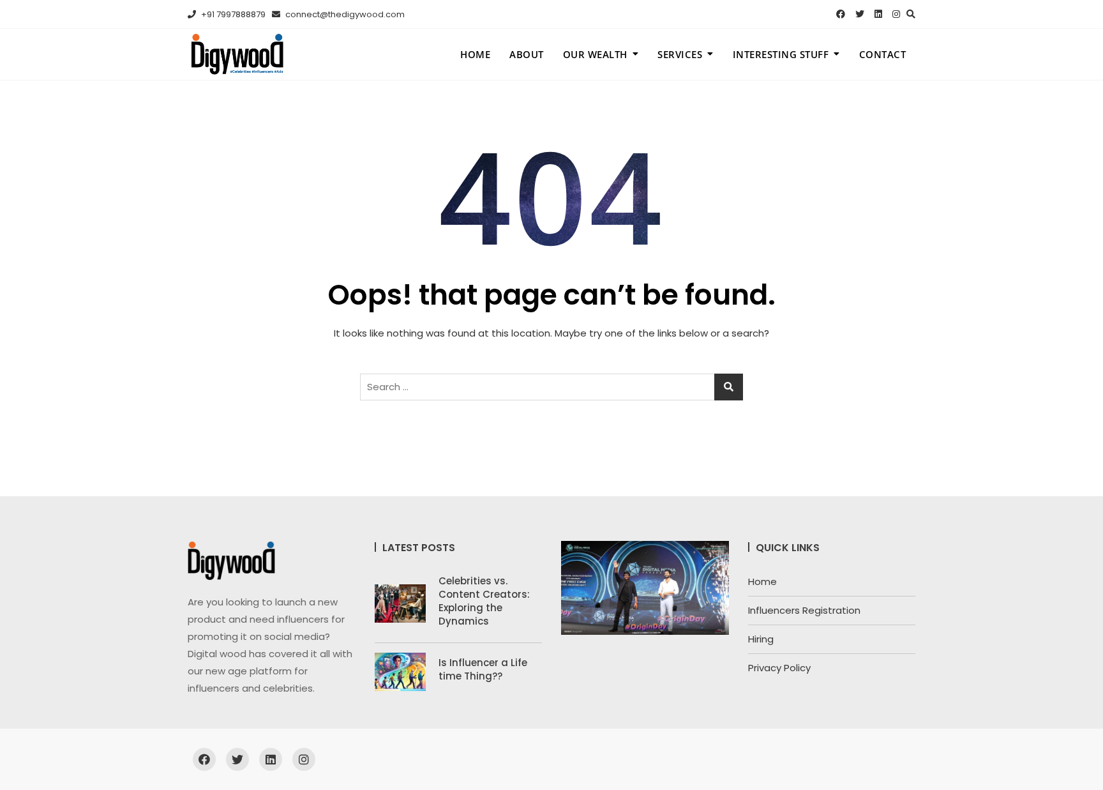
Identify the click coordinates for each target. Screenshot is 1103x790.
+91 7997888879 (232, 14)
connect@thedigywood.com (344, 14)
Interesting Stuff (781, 54)
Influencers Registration (804, 610)
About (526, 54)
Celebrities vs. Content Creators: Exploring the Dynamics (484, 601)
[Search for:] (551, 387)
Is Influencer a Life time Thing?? (483, 669)
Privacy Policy (779, 667)
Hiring (761, 639)
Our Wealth (595, 54)
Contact (882, 54)
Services (679, 54)
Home (475, 54)
